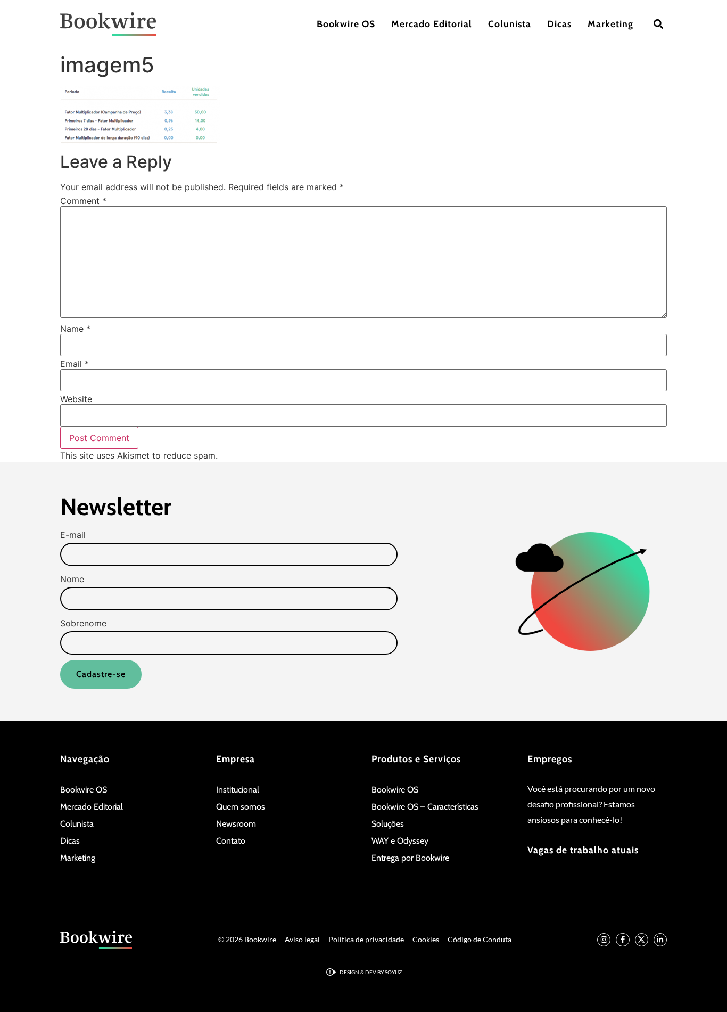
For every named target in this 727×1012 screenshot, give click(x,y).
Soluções (387, 824)
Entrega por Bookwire (410, 858)
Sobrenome (83, 623)
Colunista (509, 23)
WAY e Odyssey (399, 841)
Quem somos (240, 807)
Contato (230, 841)
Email (74, 364)
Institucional (237, 790)
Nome (72, 579)
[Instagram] (603, 939)
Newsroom (236, 824)
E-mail (73, 535)
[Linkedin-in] (660, 939)
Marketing (610, 23)
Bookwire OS (346, 23)
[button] (658, 24)
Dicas (559, 23)
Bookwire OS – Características (424, 807)
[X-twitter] (641, 939)
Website (76, 399)
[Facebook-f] (622, 939)
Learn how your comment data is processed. (310, 455)
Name (75, 328)
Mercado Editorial (431, 23)
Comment (83, 201)
